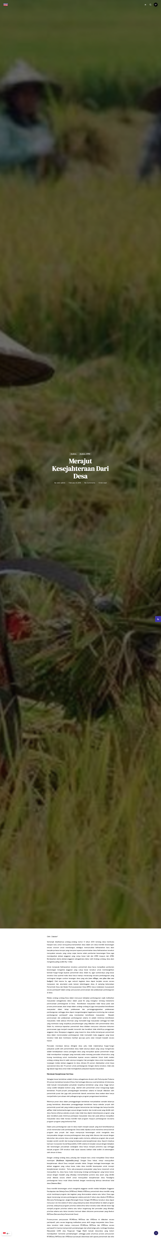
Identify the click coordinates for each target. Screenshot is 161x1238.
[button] (156, 5)
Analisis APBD (84, 454)
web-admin (61, 483)
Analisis (73, 454)
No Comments (89, 483)
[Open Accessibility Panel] (158, 619)
